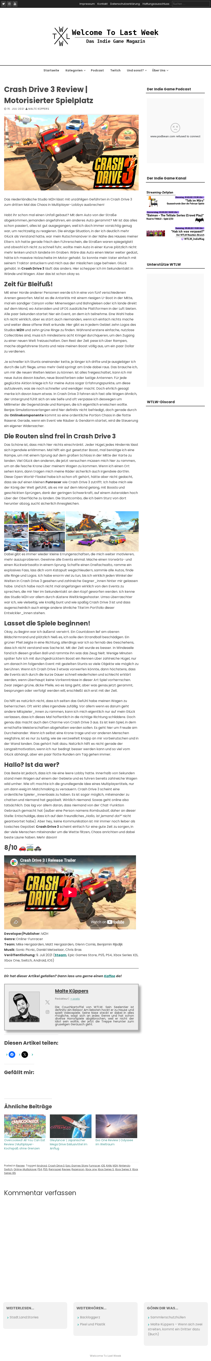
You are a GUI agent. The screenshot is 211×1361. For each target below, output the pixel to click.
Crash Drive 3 (56, 1165)
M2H (115, 1165)
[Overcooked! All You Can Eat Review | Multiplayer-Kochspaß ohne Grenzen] (25, 1126)
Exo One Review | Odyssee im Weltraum (114, 1142)
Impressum (87, 4)
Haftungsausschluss (156, 4)
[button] (16, 517)
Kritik (109, 1165)
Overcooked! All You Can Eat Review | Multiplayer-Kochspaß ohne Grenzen (24, 1144)
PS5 (45, 1169)
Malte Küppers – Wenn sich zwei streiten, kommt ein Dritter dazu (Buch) (175, 1329)
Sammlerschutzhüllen (168, 1317)
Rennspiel (55, 1169)
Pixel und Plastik (92, 1324)
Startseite (51, 70)
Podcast (97, 70)
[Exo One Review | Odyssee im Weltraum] (116, 1126)
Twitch (115, 70)
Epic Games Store (77, 1165)
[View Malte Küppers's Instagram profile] (47, 1011)
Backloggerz (90, 1317)
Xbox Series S (106, 1169)
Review (20, 1165)
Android (42, 1165)
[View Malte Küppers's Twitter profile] (47, 1002)
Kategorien (74, 70)
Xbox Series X (123, 1169)
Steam (60, 955)
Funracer (94, 1165)
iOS (103, 1165)
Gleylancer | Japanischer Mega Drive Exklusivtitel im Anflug (68, 1144)
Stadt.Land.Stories (24, 1317)
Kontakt (102, 4)
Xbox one (91, 1169)
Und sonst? (135, 70)
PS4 (40, 1169)
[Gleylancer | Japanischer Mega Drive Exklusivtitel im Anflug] (70, 1126)
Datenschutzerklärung (125, 4)
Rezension (78, 1169)
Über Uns (158, 70)
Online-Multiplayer (25, 1169)
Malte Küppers (38, 109)
